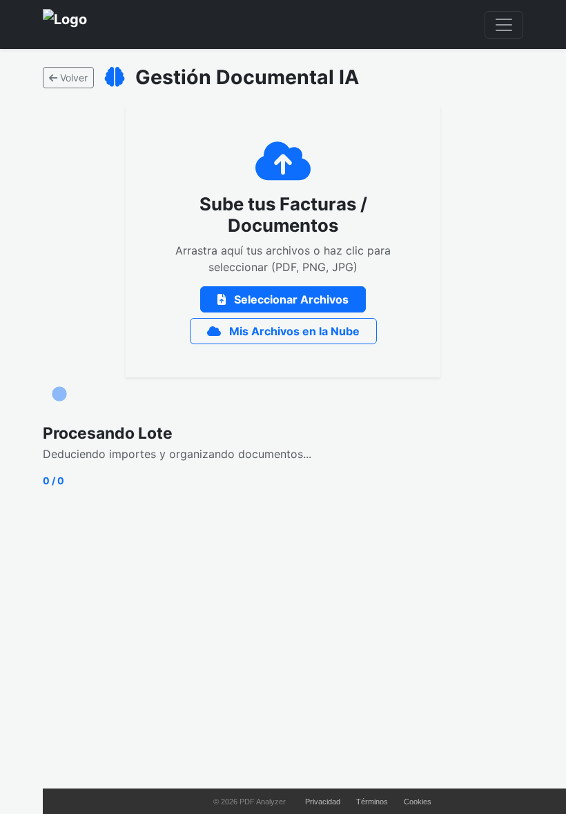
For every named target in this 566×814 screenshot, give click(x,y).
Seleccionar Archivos (290, 299)
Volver (72, 77)
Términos (372, 801)
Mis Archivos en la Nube (293, 331)
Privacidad (322, 801)
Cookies (417, 801)
